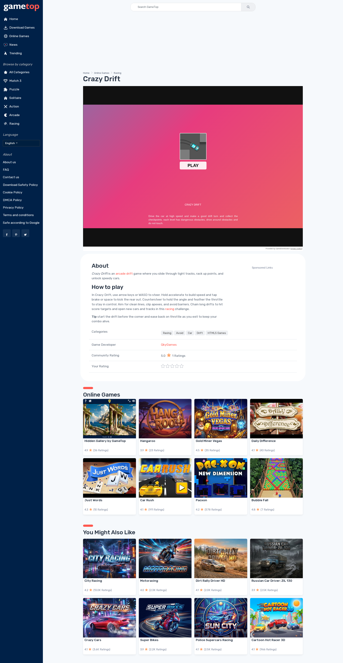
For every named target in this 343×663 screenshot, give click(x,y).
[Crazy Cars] (109, 617)
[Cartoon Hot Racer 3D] (276, 617)
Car (190, 332)
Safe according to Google (21, 222)
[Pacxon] (220, 478)
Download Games (22, 27)
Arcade (14, 115)
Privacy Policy (13, 207)
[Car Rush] (165, 478)
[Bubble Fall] (276, 478)
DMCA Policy (12, 200)
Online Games (19, 36)
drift (129, 273)
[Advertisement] (190, 42)
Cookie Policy (12, 192)
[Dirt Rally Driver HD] (220, 558)
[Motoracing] (165, 558)
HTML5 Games (217, 332)
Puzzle (14, 89)
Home (13, 19)
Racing (14, 123)
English (10, 143)
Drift (200, 332)
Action (14, 106)
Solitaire (15, 98)
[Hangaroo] (165, 418)
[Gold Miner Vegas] (220, 418)
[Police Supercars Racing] (220, 617)
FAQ (6, 169)
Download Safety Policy (20, 185)
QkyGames (169, 344)
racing (169, 309)
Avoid (179, 332)
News (13, 44)
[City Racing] (109, 558)
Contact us (11, 177)
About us (9, 162)
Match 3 (15, 80)
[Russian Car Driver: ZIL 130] (276, 558)
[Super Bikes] (165, 617)
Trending (15, 53)
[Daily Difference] (276, 418)
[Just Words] (109, 478)
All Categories (19, 72)
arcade (121, 273)
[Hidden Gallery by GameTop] (109, 418)
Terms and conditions (18, 215)
